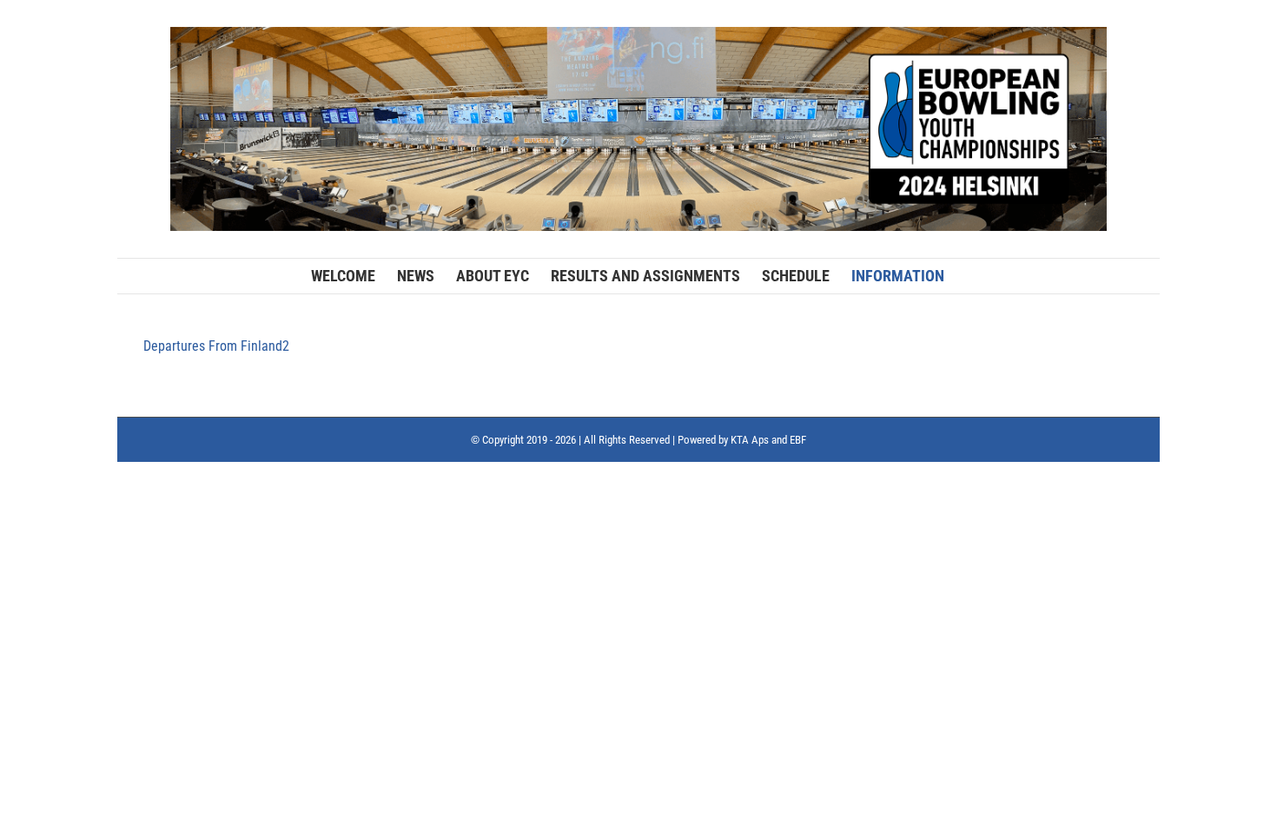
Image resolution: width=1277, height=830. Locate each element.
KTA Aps (750, 439)
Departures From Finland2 (216, 346)
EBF (798, 439)
